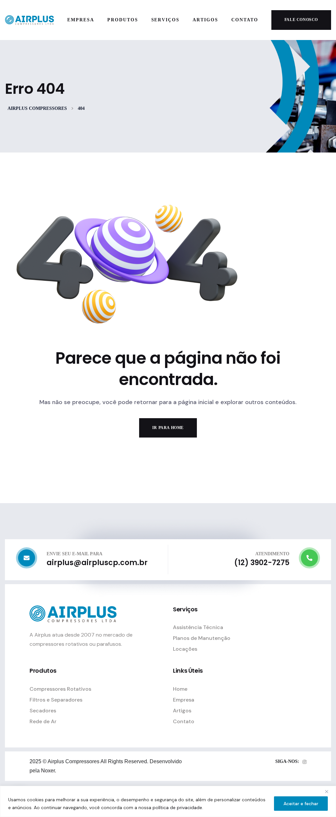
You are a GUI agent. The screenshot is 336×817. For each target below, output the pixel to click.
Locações (185, 648)
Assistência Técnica (198, 627)
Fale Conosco (301, 19)
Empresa (183, 699)
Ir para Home (168, 427)
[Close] (329, 791)
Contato (183, 721)
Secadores (43, 710)
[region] (168, 801)
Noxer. (48, 770)
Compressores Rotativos (60, 688)
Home (180, 688)
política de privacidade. (178, 807)
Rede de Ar (43, 721)
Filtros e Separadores (56, 699)
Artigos (182, 710)
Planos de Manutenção (201, 638)
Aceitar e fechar (301, 804)
